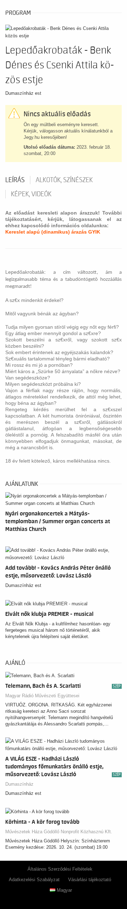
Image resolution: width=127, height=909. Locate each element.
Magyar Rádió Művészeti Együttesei (42, 695)
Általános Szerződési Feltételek (60, 869)
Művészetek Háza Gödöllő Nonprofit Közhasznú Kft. (58, 831)
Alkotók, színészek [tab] (64, 180)
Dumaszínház (19, 784)
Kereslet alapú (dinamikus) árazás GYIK (52, 232)
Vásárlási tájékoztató (89, 879)
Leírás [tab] (15, 180)
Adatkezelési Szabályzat (34, 879)
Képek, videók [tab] (31, 194)
